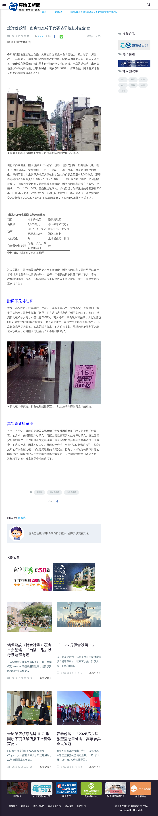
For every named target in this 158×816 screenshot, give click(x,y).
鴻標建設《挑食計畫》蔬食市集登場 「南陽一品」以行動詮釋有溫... (29, 650)
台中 (123, 85)
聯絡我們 (81, 806)
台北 (123, 79)
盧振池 (41, 36)
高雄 (123, 91)
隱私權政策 (38, 806)
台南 (143, 85)
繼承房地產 (54, 492)
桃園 (133, 79)
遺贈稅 (39, 492)
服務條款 (25, 806)
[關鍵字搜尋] (148, 4)
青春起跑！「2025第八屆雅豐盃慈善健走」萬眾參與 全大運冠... (81, 739)
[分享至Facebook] (54, 36)
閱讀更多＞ (46, 678)
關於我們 (13, 806)
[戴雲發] (134, 45)
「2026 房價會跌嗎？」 (76, 645)
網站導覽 (69, 806)
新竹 (143, 79)
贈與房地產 (71, 492)
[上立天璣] (73, 576)
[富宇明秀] (30, 576)
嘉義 (133, 85)
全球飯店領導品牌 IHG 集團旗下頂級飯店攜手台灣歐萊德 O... (29, 739)
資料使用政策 (54, 806)
